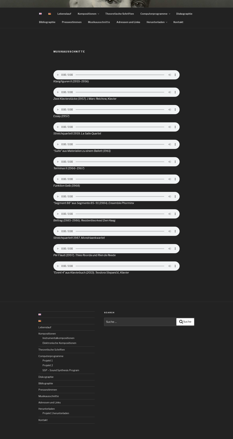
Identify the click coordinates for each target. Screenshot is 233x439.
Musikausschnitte (99, 22)
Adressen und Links (128, 22)
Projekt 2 (47, 365)
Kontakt (178, 22)
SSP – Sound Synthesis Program (60, 370)
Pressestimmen (72, 22)
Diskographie (184, 13)
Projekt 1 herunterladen (55, 413)
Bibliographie (47, 22)
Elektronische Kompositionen (59, 343)
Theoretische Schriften (119, 13)
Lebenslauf (64, 13)
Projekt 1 (47, 360)
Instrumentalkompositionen (58, 338)
